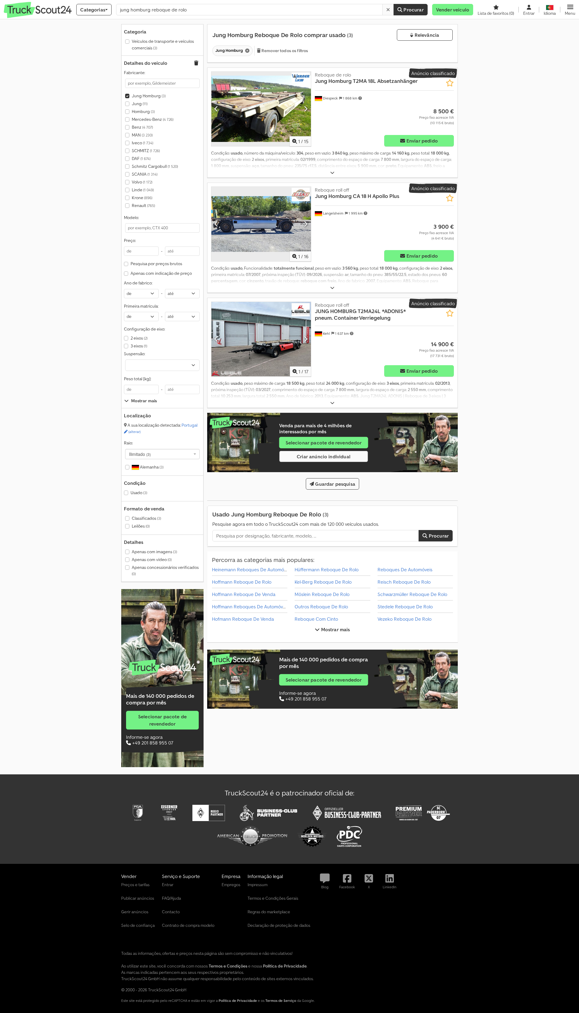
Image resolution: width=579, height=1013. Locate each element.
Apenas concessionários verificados (165, 570)
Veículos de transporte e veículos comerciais (163, 45)
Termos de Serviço (280, 1000)
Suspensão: (134, 353)
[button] (570, 9)
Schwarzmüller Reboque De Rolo (412, 594)
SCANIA (144, 174)
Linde (143, 190)
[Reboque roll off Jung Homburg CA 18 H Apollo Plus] (261, 224)
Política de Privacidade (238, 1000)
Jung (139, 103)
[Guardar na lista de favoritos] (450, 83)
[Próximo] (305, 109)
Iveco (142, 143)
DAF (141, 158)
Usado (139, 492)
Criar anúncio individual (323, 456)
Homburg (143, 111)
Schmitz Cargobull (155, 166)
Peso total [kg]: (137, 378)
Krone (142, 197)
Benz (142, 127)
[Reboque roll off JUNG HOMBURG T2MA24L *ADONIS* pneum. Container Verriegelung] (261, 339)
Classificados (146, 518)
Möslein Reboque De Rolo (322, 594)
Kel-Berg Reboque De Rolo (323, 582)
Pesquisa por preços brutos (156, 263)
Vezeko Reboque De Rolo (405, 619)
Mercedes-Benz (152, 119)
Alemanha (151, 467)
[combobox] (162, 454)
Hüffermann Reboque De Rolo (327, 569)
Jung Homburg (149, 96)
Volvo (142, 182)
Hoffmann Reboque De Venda (243, 594)
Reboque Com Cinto (316, 619)
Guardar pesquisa (334, 484)
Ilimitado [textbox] (140, 454)
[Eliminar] (388, 9)
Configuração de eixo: (144, 329)
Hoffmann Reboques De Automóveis (250, 607)
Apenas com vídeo (152, 559)
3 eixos (139, 346)
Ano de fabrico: (138, 283)
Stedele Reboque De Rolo (405, 607)
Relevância (426, 35)
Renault (143, 205)
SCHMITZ (146, 150)
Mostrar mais (335, 629)
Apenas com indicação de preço (161, 273)
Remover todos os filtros (284, 50)
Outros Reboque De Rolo (321, 607)
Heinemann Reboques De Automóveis (252, 569)
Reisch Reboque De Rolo (404, 582)
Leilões (141, 526)
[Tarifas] (162, 667)
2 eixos (139, 338)
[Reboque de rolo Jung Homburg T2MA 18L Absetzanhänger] (261, 109)
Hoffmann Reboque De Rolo (241, 582)
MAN (142, 135)
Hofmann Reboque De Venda (243, 619)
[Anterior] (216, 109)
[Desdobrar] (332, 172)
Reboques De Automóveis (405, 569)
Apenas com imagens (154, 551)
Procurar (412, 10)
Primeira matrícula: (141, 306)
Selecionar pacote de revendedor (162, 720)
